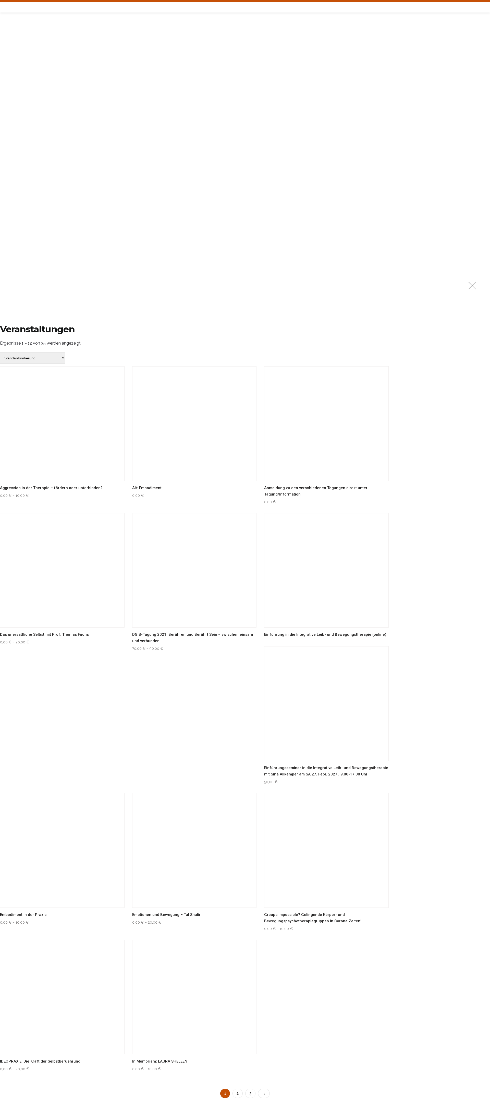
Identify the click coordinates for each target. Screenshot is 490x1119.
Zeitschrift (20, 206)
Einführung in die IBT (29, 156)
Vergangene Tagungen (31, 81)
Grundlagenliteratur (30, 194)
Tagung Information (29, 68)
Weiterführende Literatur (35, 219)
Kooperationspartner (30, 269)
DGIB (9, 231)
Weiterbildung (20, 143)
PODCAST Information (30, 118)
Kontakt (16, 256)
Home (10, 31)
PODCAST (13, 93)
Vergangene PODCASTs (31, 131)
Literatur (15, 181)
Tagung (12, 43)
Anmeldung (19, 56)
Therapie (13, 168)
